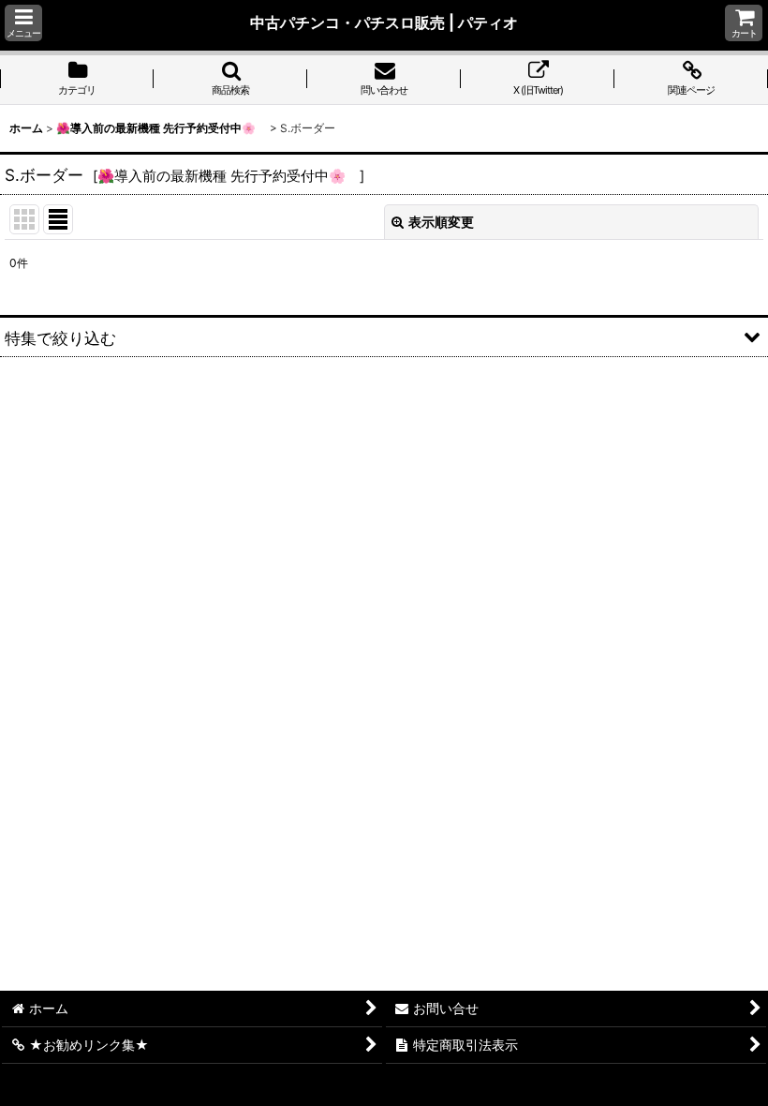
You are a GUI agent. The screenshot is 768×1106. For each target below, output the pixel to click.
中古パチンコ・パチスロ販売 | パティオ (384, 22)
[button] (23, 23)
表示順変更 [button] (441, 222)
